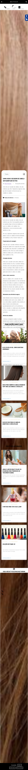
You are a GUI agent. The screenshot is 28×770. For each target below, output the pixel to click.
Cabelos (8, 8)
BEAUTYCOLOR (8, 183)
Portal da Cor (14, 8)
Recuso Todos (19, 767)
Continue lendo (6, 361)
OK (22, 584)
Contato (22, 8)
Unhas (7, 527)
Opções (19, 765)
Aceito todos (12, 767)
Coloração (8, 331)
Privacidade (13, 765)
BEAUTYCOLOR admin (15, 344)
